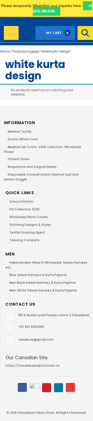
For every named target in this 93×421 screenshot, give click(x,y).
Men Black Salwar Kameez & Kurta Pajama (42, 282)
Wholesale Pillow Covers (28, 217)
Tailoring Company (24, 240)
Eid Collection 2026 (24, 209)
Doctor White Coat (23, 139)
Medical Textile (20, 131)
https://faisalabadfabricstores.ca (32, 365)
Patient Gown (19, 159)
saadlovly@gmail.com (36, 339)
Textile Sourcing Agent (27, 232)
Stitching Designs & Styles (30, 224)
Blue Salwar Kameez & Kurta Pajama (38, 275)
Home (4, 51)
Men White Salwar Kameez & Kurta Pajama (43, 290)
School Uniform (21, 201)
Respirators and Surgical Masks (32, 167)
